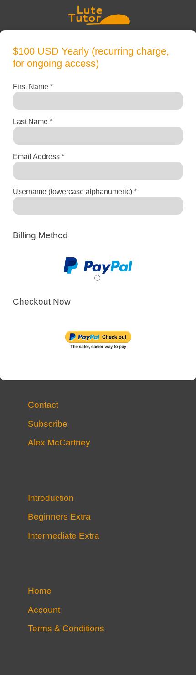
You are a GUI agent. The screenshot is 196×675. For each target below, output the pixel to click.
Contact (43, 405)
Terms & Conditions (66, 629)
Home (40, 591)
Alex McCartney (59, 443)
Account (44, 610)
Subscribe (47, 424)
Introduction (51, 498)
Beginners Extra (59, 517)
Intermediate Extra (63, 536)
